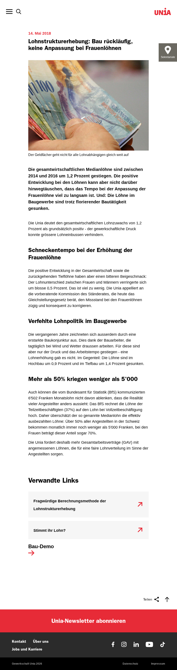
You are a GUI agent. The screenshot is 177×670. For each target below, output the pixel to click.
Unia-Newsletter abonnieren (88, 620)
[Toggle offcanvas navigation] (9, 11)
